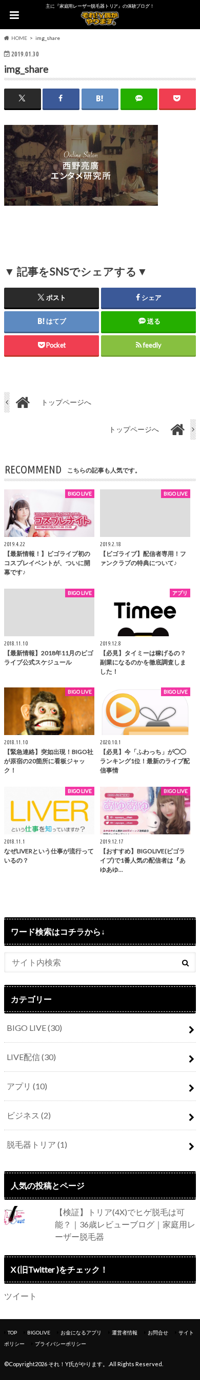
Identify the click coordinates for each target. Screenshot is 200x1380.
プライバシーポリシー (60, 1344)
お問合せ (158, 1332)
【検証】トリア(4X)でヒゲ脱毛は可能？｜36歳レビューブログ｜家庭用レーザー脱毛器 (125, 1224)
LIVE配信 (31, 1057)
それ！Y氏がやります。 (78, 1364)
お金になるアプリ (81, 1332)
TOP (12, 1332)
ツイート (20, 1296)
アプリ (27, 1086)
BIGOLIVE (38, 1332)
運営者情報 (124, 1332)
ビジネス (29, 1115)
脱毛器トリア (37, 1144)
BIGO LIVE (34, 1027)
